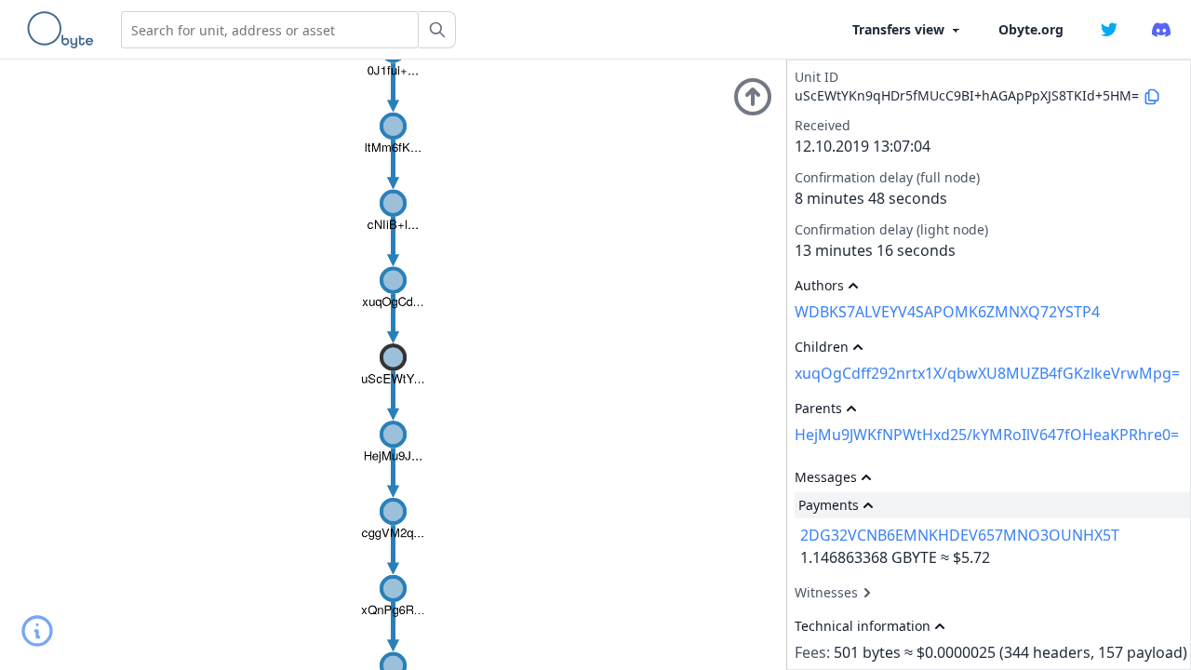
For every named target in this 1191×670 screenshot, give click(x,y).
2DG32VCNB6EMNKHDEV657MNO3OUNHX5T (959, 535)
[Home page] (64, 29)
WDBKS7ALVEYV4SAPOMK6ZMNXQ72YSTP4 (947, 312)
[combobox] (270, 29)
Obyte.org (1031, 29)
